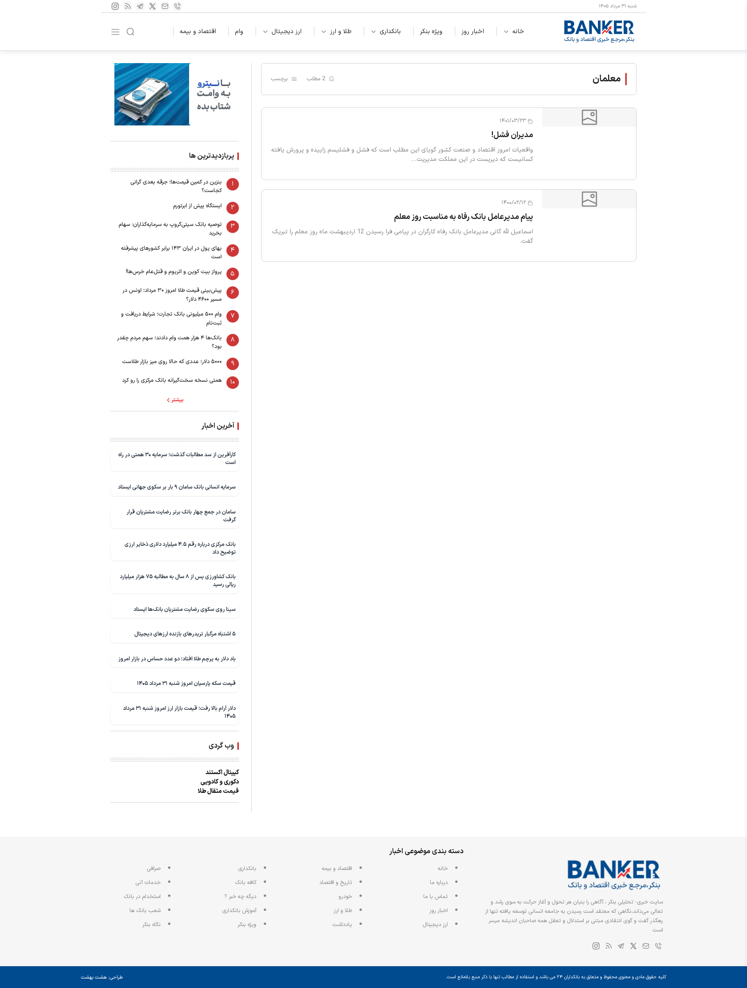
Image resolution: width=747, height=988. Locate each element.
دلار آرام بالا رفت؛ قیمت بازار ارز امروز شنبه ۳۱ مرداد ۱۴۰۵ (179, 712)
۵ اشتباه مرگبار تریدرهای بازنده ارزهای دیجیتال (185, 634)
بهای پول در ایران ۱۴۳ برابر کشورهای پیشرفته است (171, 252)
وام (239, 31)
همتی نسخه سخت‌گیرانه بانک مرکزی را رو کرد (172, 380)
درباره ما (439, 883)
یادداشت (342, 925)
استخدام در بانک (142, 897)
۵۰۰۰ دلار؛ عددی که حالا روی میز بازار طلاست (172, 362)
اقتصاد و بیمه (198, 31)
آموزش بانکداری (239, 911)
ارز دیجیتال (287, 31)
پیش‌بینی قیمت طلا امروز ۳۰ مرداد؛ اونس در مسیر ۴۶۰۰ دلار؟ (172, 294)
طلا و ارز (340, 31)
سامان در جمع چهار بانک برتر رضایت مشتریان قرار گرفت (181, 516)
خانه (518, 31)
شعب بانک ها (145, 911)
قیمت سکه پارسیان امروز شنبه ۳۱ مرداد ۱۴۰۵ (186, 683)
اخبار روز (472, 31)
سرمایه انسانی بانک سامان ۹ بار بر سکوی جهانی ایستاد (177, 487)
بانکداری (390, 31)
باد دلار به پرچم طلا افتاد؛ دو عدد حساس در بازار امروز (177, 659)
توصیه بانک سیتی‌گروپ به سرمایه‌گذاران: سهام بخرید (170, 229)
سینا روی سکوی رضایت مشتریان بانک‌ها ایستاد (184, 609)
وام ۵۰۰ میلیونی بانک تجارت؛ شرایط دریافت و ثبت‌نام (171, 318)
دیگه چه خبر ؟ (240, 897)
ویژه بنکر (431, 31)
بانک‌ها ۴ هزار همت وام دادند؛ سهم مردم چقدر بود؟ (169, 342)
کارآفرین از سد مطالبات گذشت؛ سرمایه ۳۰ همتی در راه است (177, 459)
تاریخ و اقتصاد (335, 883)
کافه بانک (245, 883)
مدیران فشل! (512, 135)
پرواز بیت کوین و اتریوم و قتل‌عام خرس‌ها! (174, 272)
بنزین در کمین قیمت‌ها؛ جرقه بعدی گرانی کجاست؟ (176, 186)
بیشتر (178, 400)
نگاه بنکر (151, 925)
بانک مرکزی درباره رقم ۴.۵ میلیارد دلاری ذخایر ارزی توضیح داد (180, 548)
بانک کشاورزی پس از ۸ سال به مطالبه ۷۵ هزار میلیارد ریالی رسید (178, 581)
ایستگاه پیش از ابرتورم (197, 206)
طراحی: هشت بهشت (102, 977)
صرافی (154, 868)
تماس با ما (435, 897)
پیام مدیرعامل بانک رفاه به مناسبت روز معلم (463, 217)
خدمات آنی (148, 883)
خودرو (345, 897)
